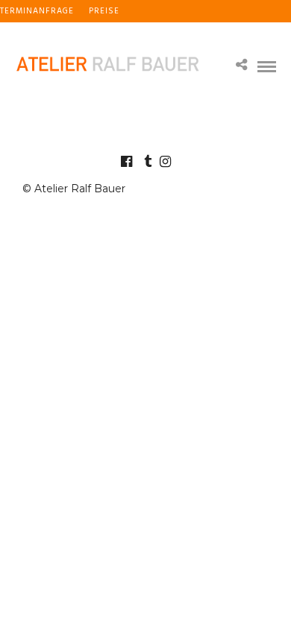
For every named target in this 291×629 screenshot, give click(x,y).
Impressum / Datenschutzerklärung (89, 33)
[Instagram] (165, 161)
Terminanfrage (37, 11)
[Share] (241, 66)
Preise (104, 11)
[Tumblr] (145, 161)
